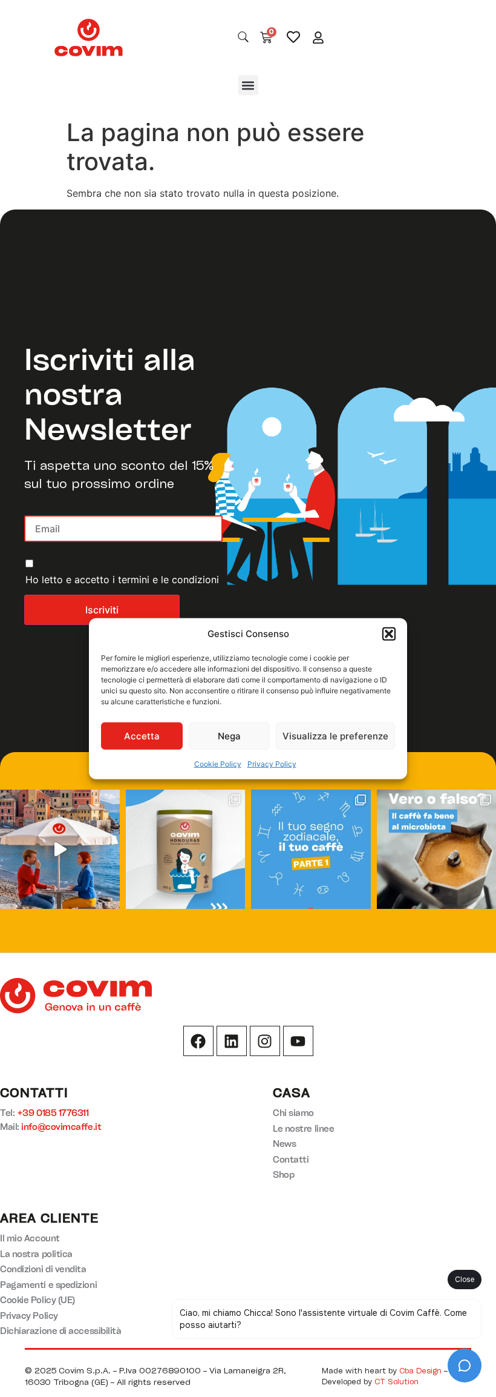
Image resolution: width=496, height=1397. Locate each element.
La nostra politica (36, 1254)
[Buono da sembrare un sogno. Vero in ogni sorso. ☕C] (60, 850)
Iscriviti (102, 610)
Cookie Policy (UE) (37, 1300)
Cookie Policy (217, 763)
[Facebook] (198, 1041)
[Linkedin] (232, 1041)
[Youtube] (298, 1041)
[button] (389, 634)
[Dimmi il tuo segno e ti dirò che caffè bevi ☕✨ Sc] (311, 850)
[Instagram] (265, 1041)
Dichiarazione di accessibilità (61, 1331)
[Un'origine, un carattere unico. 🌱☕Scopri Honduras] (186, 850)
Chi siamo (293, 1113)
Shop (283, 1174)
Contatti (290, 1159)
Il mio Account (30, 1238)
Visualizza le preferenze (335, 735)
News (284, 1143)
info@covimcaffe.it (61, 1126)
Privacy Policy (271, 763)
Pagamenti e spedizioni (48, 1285)
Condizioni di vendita (43, 1269)
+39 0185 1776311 (53, 1113)
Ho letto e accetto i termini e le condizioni (122, 579)
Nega (229, 735)
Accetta (142, 735)
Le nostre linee (303, 1128)
